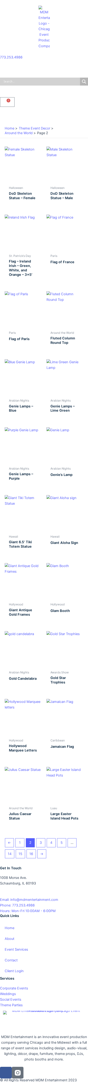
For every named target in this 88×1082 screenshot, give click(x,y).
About (9, 939)
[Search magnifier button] (84, 82)
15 (20, 854)
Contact (11, 960)
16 (31, 854)
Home (9, 928)
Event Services (16, 949)
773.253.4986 (11, 57)
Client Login (14, 971)
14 (9, 854)
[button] (44, 115)
